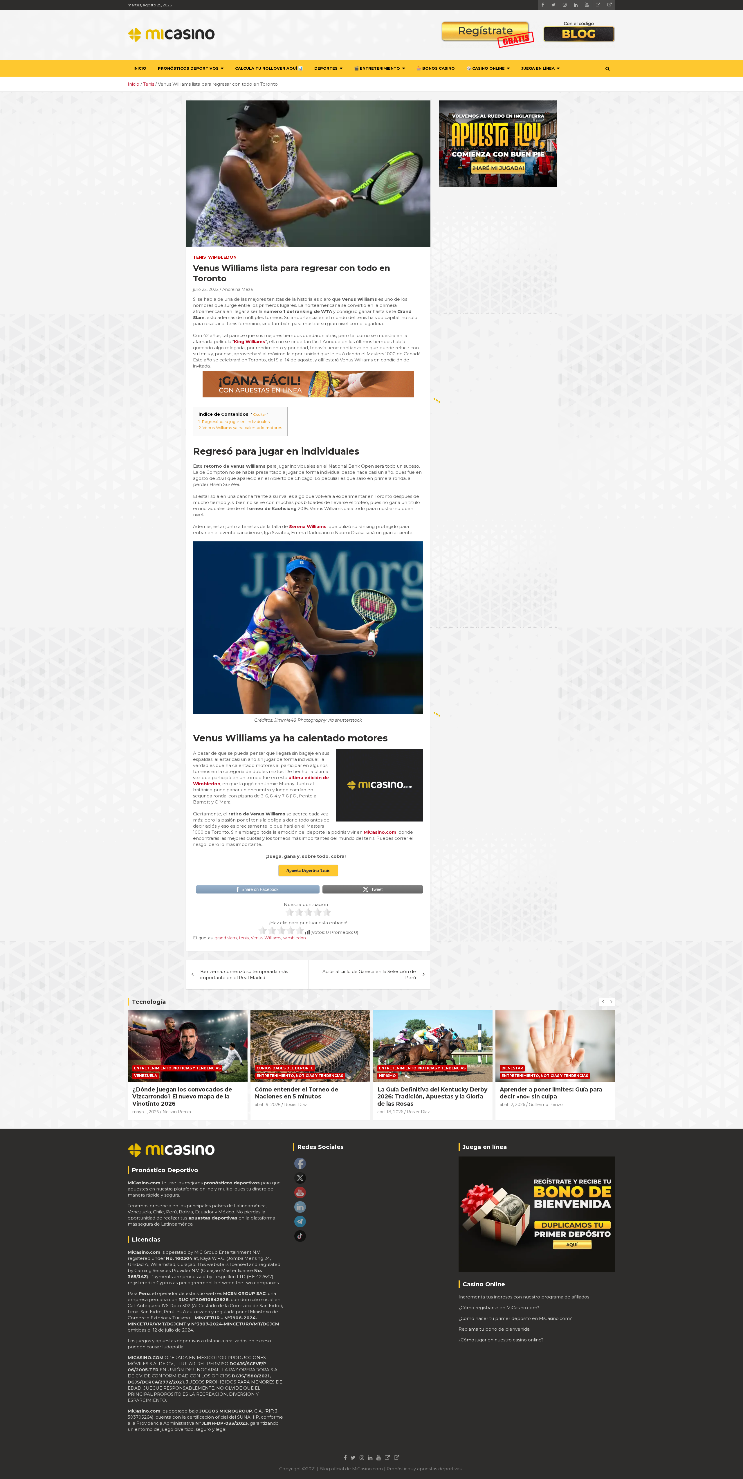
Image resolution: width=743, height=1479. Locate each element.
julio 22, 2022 (206, 289)
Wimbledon (222, 257)
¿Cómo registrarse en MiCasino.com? (499, 1307)
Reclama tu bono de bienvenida (494, 1329)
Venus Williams (266, 938)
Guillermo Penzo (423, 1104)
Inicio (140, 68)
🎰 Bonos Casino (435, 68)
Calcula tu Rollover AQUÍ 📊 (269, 68)
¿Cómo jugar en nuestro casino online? (501, 1340)
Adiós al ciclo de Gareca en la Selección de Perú (369, 974)
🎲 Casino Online (485, 68)
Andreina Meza (237, 289)
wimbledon (294, 938)
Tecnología (149, 1001)
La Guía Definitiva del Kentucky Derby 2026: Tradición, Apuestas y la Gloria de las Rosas (310, 1096)
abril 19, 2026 (145, 1104)
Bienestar (390, 1068)
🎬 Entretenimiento (377, 68)
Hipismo (265, 1075)
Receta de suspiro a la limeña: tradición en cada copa (543, 1093)
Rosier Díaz (173, 1104)
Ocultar (259, 414)
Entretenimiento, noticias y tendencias (177, 1075)
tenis (244, 938)
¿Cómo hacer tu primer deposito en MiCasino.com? (515, 1318)
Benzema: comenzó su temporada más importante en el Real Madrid (244, 974)
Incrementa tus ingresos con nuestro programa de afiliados (524, 1297)
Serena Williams (308, 526)
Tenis (199, 257)
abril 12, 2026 (390, 1104)
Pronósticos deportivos (188, 68)
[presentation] (603, 1002)
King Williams (249, 341)
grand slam (225, 938)
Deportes (326, 68)
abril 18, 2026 (268, 1111)
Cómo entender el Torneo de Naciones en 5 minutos (174, 1093)
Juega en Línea (538, 68)
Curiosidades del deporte (162, 1068)
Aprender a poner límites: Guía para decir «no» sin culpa (428, 1093)
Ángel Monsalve (545, 1104)
